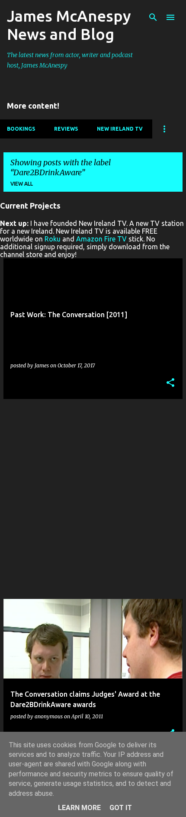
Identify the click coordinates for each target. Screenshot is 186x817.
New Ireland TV (120, 129)
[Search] (153, 17)
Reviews (66, 129)
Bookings (21, 129)
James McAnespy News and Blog (69, 25)
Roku (53, 239)
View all (21, 184)
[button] (170, 383)
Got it (120, 808)
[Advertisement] (93, 499)
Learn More (79, 808)
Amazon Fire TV (101, 239)
